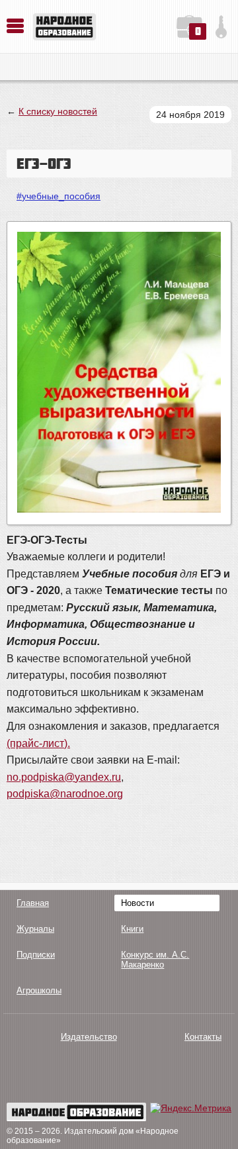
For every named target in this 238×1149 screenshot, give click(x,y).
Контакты (202, 1037)
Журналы (35, 929)
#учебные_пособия (58, 196)
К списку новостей (58, 111)
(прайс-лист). (38, 743)
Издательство (89, 1037)
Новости (137, 903)
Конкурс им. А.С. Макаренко (155, 960)
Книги (132, 929)
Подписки (36, 955)
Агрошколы (39, 990)
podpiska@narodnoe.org (65, 793)
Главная (33, 903)
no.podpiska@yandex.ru (64, 777)
